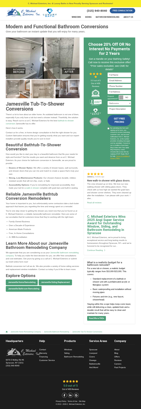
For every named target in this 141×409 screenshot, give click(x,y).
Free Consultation (122, 10)
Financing (43, 357)
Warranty (43, 353)
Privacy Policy (115, 158)
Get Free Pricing (119, 120)
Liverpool (93, 353)
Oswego (92, 360)
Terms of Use (72, 401)
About (116, 349)
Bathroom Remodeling (74, 357)
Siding (67, 353)
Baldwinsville (94, 364)
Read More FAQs (96, 318)
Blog (116, 353)
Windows (68, 349)
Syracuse (93, 349)
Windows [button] (76, 17)
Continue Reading (95, 250)
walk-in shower (32, 188)
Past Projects (120, 367)
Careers (117, 364)
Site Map (82, 401)
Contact (42, 349)
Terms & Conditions (122, 156)
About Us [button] (128, 17)
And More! (93, 367)
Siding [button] (88, 17)
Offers (117, 357)
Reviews (118, 360)
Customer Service (47, 360)
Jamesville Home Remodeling (22, 282)
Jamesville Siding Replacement (55, 282)
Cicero (92, 357)
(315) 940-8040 (15, 363)
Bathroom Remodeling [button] (107, 17)
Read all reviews (94, 202)
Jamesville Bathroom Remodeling (23, 288)
